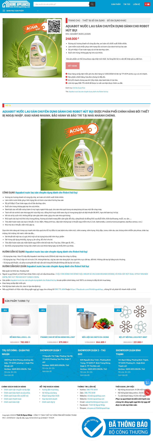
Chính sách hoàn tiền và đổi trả (16, 396)
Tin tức (126, 4)
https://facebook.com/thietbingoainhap (86, 289)
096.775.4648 (60, 289)
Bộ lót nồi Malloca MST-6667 (133, 337)
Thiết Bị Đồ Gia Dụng (93, 20)
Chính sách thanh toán (12, 399)
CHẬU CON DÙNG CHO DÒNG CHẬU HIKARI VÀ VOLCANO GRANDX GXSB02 (85, 274)
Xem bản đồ (9, 375)
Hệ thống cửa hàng (49, 393)
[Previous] (2, 324)
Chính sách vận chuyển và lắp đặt (17, 389)
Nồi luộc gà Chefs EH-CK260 (95, 337)
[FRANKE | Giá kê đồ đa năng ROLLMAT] (58, 320)
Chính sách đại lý (48, 402)
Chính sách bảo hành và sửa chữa (17, 393)
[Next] (150, 324)
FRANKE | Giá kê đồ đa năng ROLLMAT (57, 337)
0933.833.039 (18, 369)
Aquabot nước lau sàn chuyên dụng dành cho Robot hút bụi (88, 91)
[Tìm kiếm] (92, 4)
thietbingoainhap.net (95, 399)
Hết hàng (72, 66)
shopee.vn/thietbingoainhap (98, 408)
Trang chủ (74, 20)
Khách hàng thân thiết (50, 396)
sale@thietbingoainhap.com (96, 402)
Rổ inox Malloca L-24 (20, 337)
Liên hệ (136, 4)
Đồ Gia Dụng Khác (116, 20)
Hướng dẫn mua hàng (50, 389)
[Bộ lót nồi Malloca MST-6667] (133, 319)
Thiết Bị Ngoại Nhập (97, 405)
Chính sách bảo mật (11, 402)
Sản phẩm (115, 4)
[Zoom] (5, 74)
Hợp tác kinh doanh (49, 399)
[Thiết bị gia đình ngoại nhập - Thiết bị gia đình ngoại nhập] (16, 4)
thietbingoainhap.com (96, 396)
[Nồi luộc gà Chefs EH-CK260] (95, 319)
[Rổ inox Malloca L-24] (20, 320)
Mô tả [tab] (8, 105)
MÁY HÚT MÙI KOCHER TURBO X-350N (23, 277)
